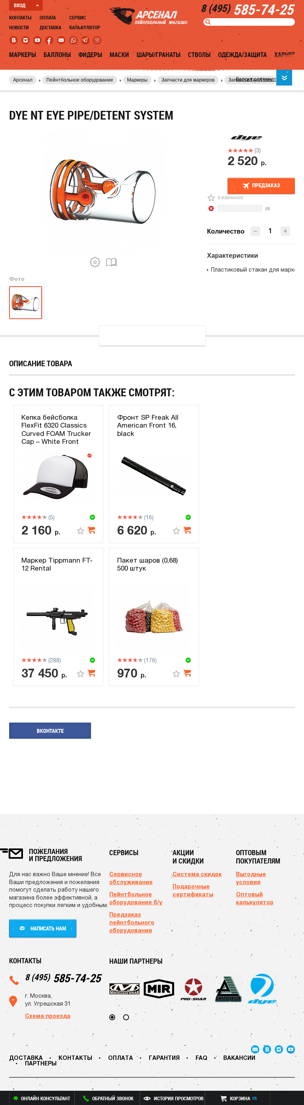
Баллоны (57, 54)
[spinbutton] (270, 230)
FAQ (201, 1057)
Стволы (199, 54)
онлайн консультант (45, 1098)
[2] (235, 150)
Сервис (77, 17)
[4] (245, 150)
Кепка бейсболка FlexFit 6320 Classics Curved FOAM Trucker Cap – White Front (56, 429)
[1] (230, 150)
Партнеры (41, 1063)
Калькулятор (84, 27)
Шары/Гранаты (158, 54)
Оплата (48, 17)
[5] (250, 150)
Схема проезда (47, 1015)
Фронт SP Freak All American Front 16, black (148, 425)
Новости (19, 27)
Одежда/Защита (242, 54)
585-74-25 (63, 977)
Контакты (20, 17)
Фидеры (90, 54)
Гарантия (164, 1057)
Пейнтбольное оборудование (79, 80)
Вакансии (239, 1057)
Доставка (50, 27)
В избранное (230, 198)
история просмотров (178, 1098)
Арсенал (22, 80)
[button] (285, 231)
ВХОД (19, 5)
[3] (240, 150)
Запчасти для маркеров (188, 80)
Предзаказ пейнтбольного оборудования (131, 922)
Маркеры (22, 54)
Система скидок (197, 874)
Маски (119, 54)
